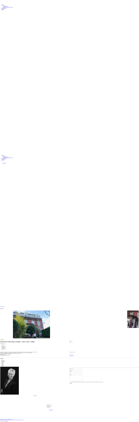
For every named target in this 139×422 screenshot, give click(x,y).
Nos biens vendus (4, 8)
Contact (3, 160)
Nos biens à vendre (4, 158)
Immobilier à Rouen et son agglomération (8, 7)
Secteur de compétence (5, 6)
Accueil (3, 4)
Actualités (3, 159)
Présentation (4, 156)
